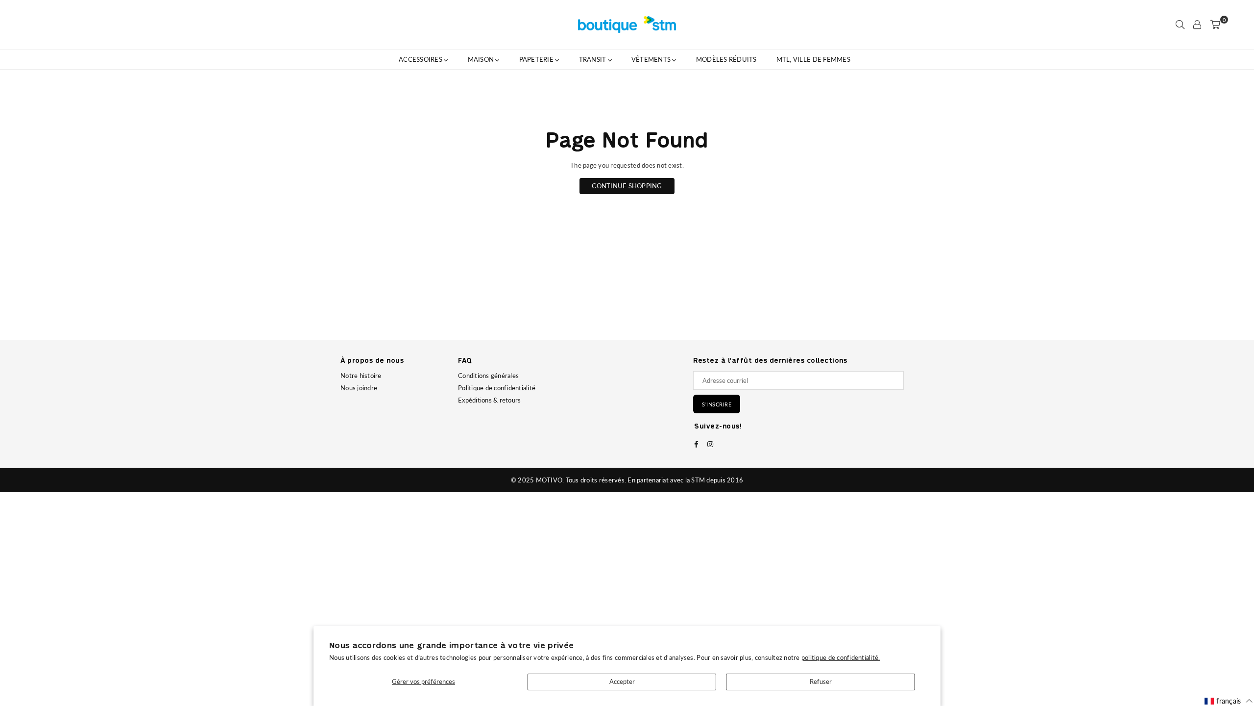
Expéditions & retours (489, 400)
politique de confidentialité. (840, 657)
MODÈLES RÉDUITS (726, 59)
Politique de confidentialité (496, 388)
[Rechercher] (1180, 24)
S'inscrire (716, 404)
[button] (1228, 701)
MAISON (482, 59)
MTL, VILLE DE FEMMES (813, 59)
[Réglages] (1197, 24)
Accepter (622, 681)
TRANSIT (593, 59)
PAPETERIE (537, 59)
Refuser (821, 681)
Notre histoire (361, 375)
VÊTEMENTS (652, 59)
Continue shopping (627, 186)
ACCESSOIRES (421, 59)
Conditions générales (488, 375)
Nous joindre (358, 388)
